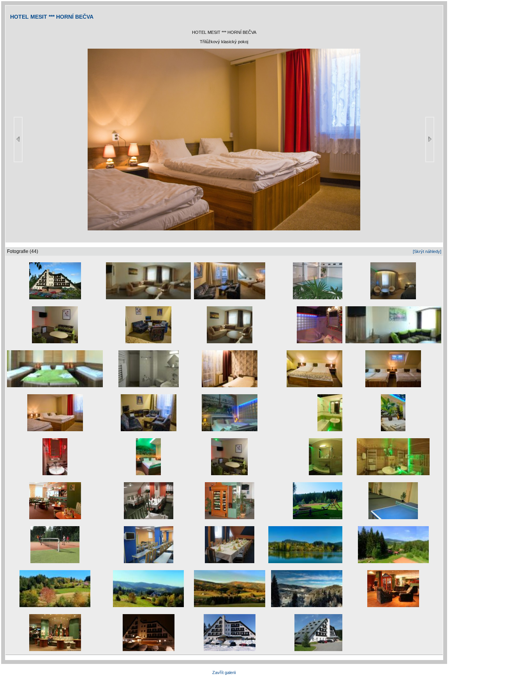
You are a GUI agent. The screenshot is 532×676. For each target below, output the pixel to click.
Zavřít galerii (224, 672)
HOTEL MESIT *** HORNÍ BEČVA (51, 17)
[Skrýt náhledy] (427, 251)
